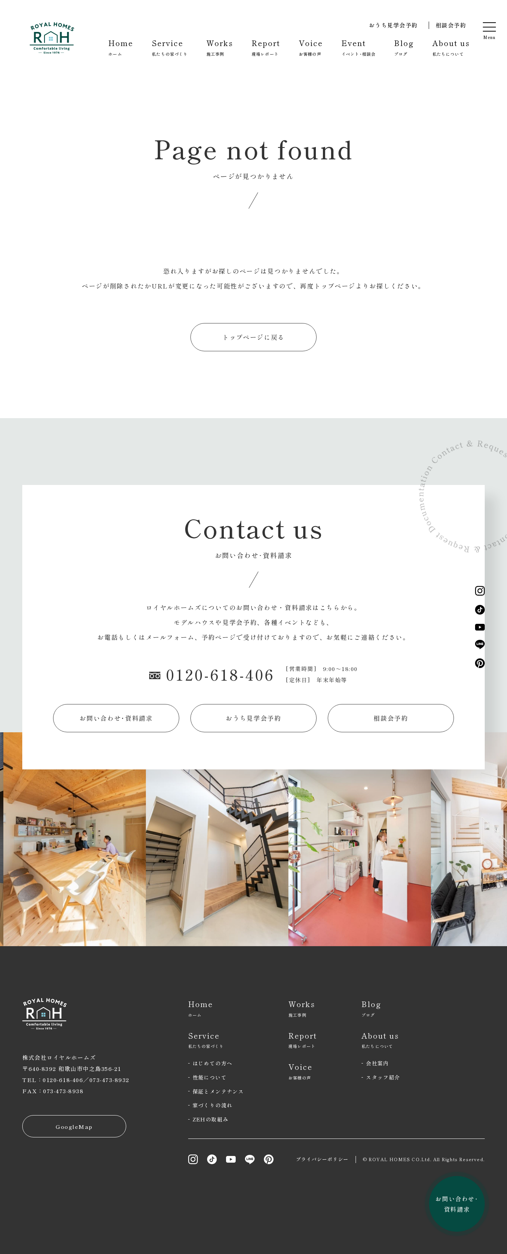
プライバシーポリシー (322, 1159)
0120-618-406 (220, 674)
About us (451, 47)
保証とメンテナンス (218, 1091)
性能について (210, 1077)
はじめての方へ (213, 1063)
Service (170, 47)
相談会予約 (451, 25)
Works (219, 47)
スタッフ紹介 (383, 1077)
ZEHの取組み (211, 1119)
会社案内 (377, 1063)
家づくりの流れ (213, 1105)
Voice (311, 47)
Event (358, 47)
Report (266, 47)
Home (120, 47)
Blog (404, 47)
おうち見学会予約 (393, 25)
